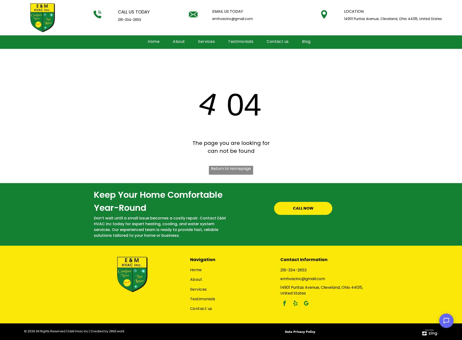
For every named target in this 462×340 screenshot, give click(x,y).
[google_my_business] (306, 304)
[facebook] (284, 304)
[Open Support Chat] (446, 321)
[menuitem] (155, 41)
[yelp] (295, 304)
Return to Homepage (231, 168)
